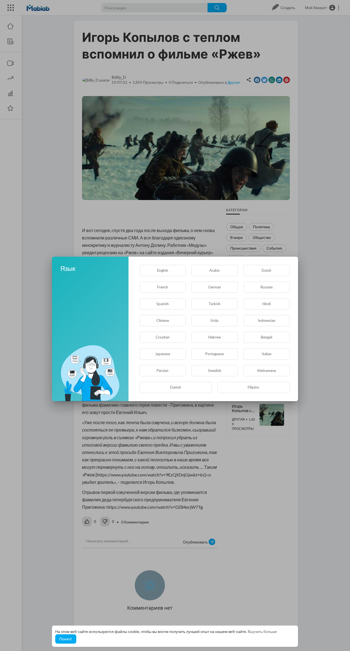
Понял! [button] (65, 638)
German (214, 287)
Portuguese (214, 354)
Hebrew (214, 337)
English (162, 270)
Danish (175, 387)
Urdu (214, 320)
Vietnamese (266, 370)
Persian (162, 370)
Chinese (162, 320)
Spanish (162, 304)
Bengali (266, 337)
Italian (267, 354)
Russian (267, 287)
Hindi (266, 304)
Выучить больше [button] (262, 631)
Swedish (214, 370)
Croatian (163, 337)
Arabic (214, 270)
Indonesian (266, 320)
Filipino (253, 387)
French (162, 287)
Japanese (162, 354)
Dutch (266, 270)
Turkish (214, 304)
